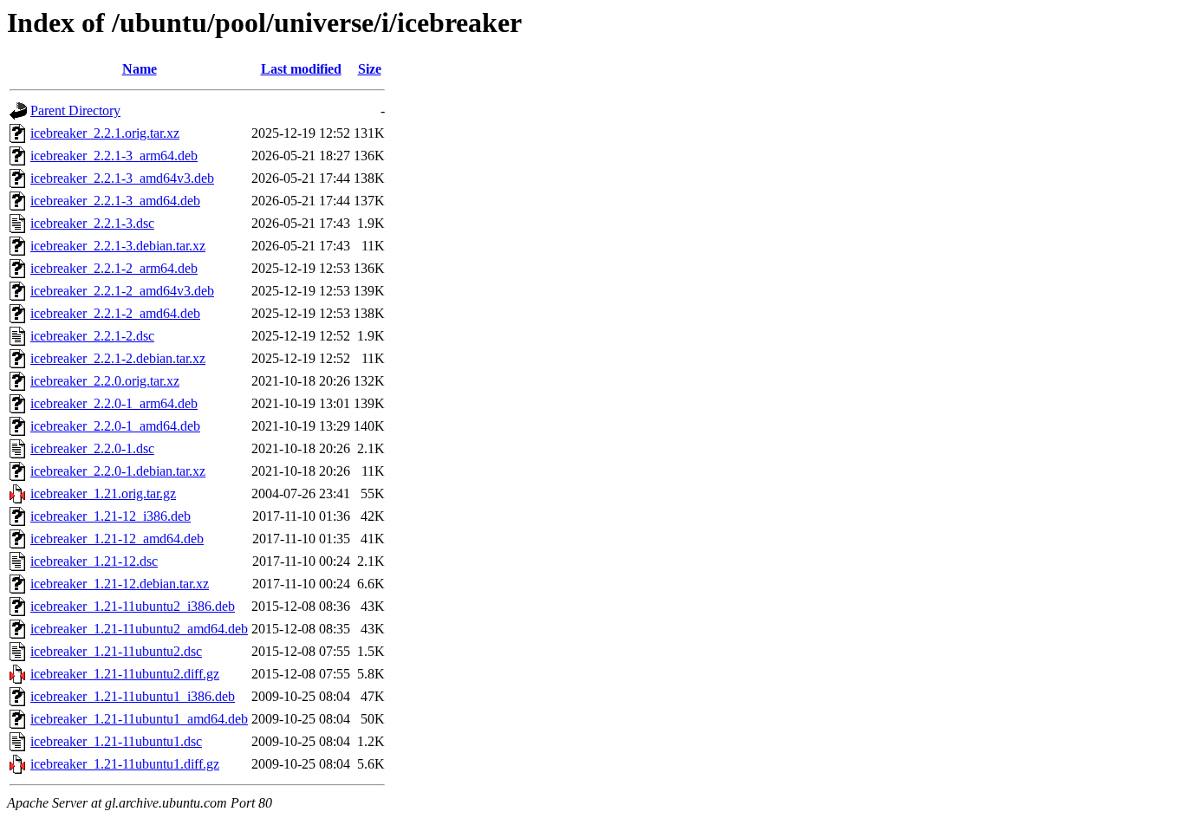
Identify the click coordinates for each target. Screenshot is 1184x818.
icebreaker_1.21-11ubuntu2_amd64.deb (139, 628)
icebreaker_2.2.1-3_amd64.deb (115, 200)
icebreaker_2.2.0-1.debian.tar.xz (117, 471)
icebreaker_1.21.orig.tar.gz (103, 493)
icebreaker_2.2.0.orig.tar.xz (104, 380)
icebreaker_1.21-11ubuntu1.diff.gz (124, 763)
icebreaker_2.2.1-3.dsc (92, 223)
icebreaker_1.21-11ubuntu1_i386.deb (132, 696)
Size (369, 69)
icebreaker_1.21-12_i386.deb (110, 516)
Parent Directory (75, 110)
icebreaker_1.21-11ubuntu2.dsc (116, 651)
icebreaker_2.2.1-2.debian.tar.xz (117, 358)
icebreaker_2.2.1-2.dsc (92, 335)
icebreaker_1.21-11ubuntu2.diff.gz (124, 673)
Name (139, 69)
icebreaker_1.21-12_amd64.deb (117, 538)
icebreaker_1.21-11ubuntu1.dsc (116, 741)
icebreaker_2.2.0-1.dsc (92, 448)
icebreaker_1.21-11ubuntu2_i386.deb (132, 606)
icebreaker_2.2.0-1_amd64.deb (115, 426)
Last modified (301, 69)
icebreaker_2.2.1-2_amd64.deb (115, 313)
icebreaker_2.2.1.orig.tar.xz (104, 133)
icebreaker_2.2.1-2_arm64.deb (114, 268)
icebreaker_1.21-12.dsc (94, 561)
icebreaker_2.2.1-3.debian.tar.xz (117, 245)
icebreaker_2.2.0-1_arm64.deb (114, 403)
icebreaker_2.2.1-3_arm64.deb (114, 155)
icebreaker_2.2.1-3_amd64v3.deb (122, 178)
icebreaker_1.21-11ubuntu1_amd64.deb (139, 718)
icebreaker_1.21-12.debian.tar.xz (119, 583)
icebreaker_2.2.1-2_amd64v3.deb (122, 290)
